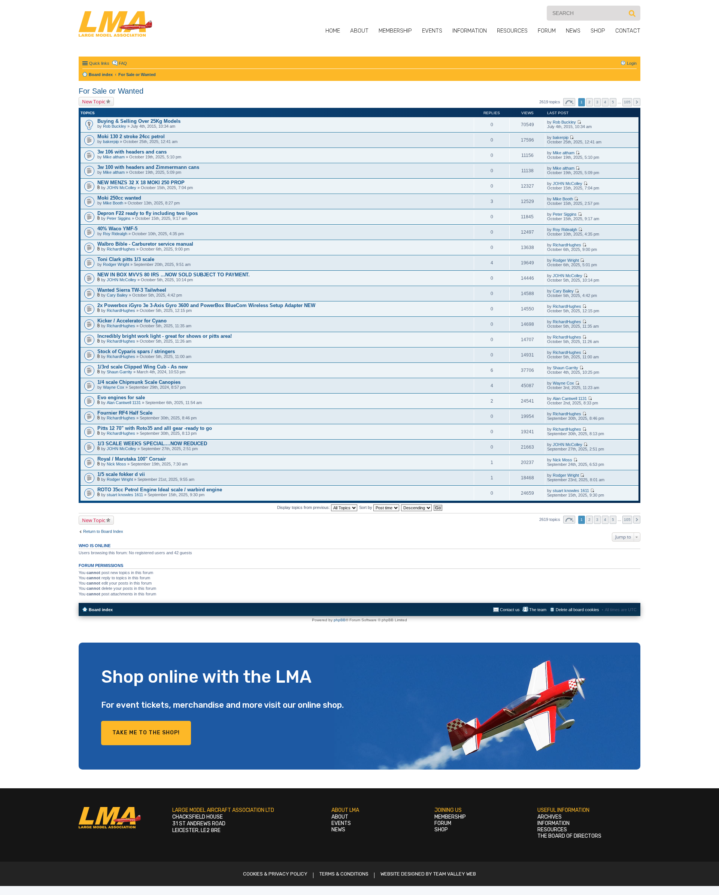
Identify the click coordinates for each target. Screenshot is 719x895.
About (359, 30)
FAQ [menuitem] (123, 63)
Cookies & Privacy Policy (275, 874)
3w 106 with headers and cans (132, 152)
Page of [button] (569, 102)
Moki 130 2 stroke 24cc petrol (131, 136)
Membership (395, 30)
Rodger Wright (116, 264)
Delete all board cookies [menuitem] (577, 609)
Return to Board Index (103, 531)
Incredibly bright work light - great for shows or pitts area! (164, 336)
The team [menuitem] (537, 609)
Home (332, 30)
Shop (598, 30)
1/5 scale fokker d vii (121, 474)
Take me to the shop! (146, 732)
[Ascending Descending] (417, 507)
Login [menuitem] (632, 63)
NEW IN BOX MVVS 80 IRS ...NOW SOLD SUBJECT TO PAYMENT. (173, 274)
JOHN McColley (121, 187)
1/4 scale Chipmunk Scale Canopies (138, 382)
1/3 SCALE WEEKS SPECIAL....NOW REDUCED (152, 443)
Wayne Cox (113, 387)
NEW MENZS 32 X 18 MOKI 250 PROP (141, 182)
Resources (512, 30)
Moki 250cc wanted (119, 198)
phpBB (340, 620)
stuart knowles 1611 (125, 494)
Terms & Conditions (343, 874)
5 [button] (613, 102)
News (573, 30)
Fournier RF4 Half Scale (124, 413)
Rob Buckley (114, 126)
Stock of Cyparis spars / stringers (136, 351)
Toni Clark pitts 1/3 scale (125, 259)
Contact (627, 30)
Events (432, 30)
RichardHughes (121, 249)
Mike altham (114, 157)
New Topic (93, 101)
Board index (101, 609)
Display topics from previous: (304, 507)
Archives (549, 817)
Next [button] (636, 102)
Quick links (99, 63)
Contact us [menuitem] (510, 609)
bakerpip (111, 141)
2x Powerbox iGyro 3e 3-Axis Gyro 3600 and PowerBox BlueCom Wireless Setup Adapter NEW (206, 305)
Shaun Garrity (119, 372)
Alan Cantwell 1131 (124, 402)
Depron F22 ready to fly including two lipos (147, 213)
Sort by (366, 507)
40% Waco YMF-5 (117, 228)
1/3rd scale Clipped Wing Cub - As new (142, 367)
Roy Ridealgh (115, 233)
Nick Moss (116, 464)
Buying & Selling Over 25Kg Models (138, 121)
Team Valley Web (454, 874)
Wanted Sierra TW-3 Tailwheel (131, 290)
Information (469, 30)
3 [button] (597, 102)
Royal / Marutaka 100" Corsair (131, 459)
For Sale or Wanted (111, 91)
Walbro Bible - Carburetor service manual (145, 244)
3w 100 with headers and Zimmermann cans (148, 167)
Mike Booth (113, 203)
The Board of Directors (569, 836)
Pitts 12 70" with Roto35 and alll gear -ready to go (154, 428)
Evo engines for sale (121, 397)
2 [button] (589, 102)
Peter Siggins (119, 218)
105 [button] (627, 102)
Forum (547, 30)
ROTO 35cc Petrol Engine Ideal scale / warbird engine (159, 489)
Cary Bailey (117, 295)
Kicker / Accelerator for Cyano (132, 321)
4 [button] (605, 102)
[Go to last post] (579, 122)
